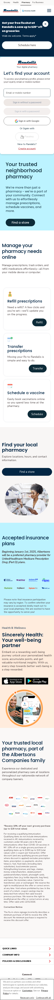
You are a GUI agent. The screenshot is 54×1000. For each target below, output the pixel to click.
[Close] (45, 24)
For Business (38, 2)
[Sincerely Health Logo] (29, 10)
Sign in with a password (27, 111)
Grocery (7, 2)
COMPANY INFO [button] (11, 954)
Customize (27, 990)
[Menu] (49, 10)
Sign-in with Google (28, 121)
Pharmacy (26, 2)
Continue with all (43, 998)
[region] (27, 989)
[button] (39, 322)
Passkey (29, 136)
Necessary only (27, 998)
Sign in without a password (27, 102)
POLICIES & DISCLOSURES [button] (16, 961)
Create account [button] (27, 148)
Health (16, 2)
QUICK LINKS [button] (9, 948)
